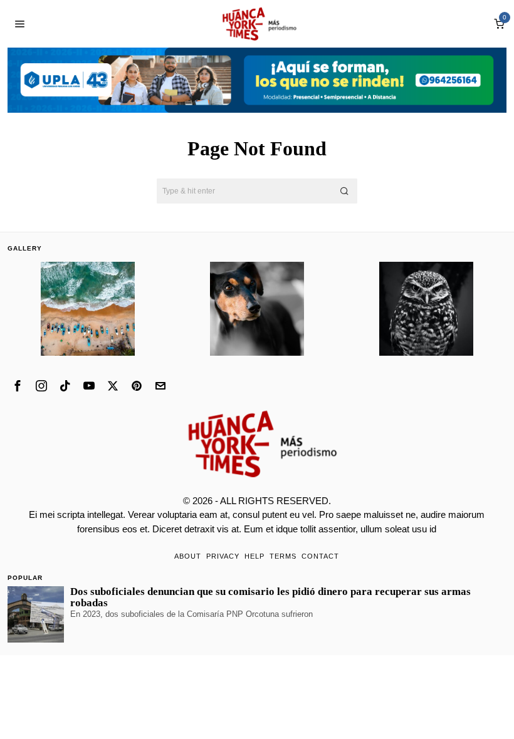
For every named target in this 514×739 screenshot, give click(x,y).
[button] (344, 191)
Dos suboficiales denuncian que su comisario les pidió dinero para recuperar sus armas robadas (270, 597)
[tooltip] (18, 386)
